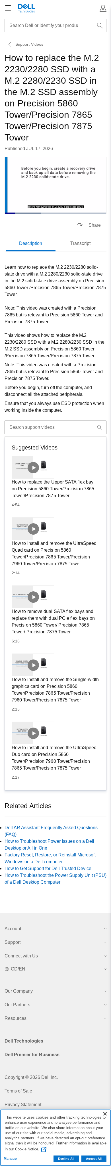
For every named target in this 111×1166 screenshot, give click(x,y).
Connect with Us (21, 955)
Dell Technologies (24, 1041)
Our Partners (17, 1004)
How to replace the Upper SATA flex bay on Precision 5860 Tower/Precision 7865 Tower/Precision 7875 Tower (53, 489)
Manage (10, 1159)
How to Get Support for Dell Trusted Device (48, 868)
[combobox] (55, 25)
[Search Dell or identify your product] (100, 25)
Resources (15, 1018)
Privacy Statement (23, 1104)
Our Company (19, 991)
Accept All (94, 1158)
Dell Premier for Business (32, 1054)
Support (12, 942)
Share (95, 225)
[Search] (99, 427)
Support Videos (29, 44)
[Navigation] (8, 8)
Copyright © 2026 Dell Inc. (31, 1077)
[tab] (31, 243)
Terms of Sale (18, 1091)
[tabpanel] (55, 339)
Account (13, 928)
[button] (103, 8)
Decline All (66, 1158)
